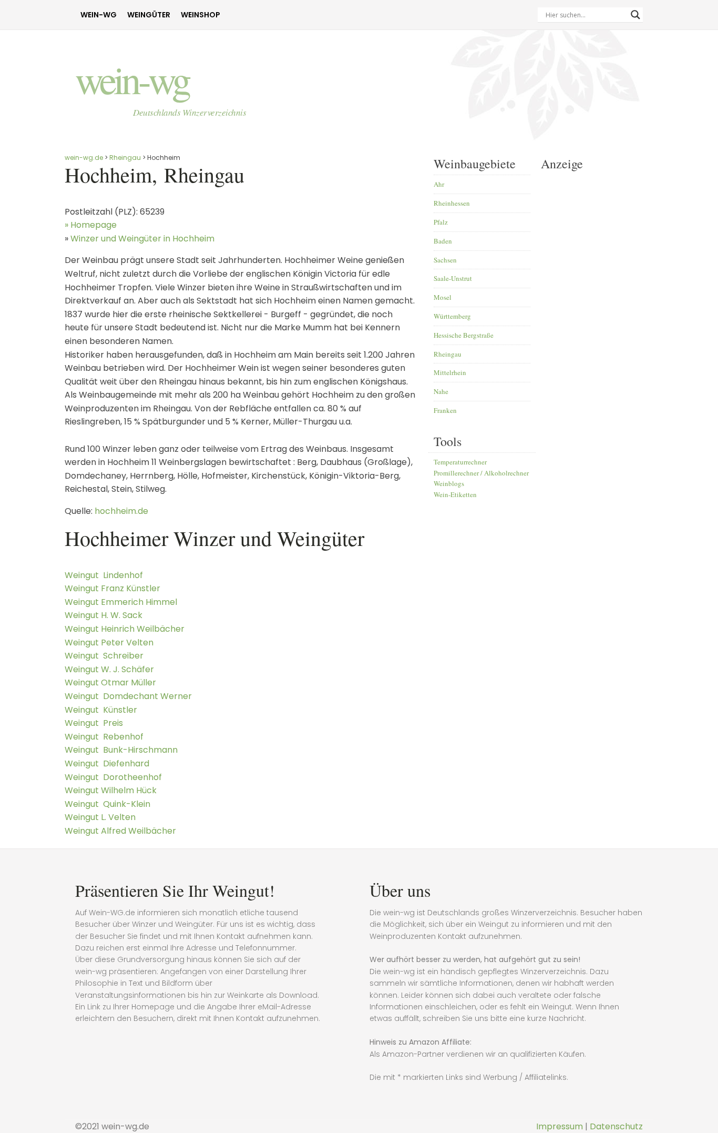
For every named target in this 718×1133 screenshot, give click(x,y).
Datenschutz (616, 1126)
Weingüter (148, 14)
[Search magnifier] (635, 14)
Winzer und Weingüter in (142, 238)
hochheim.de (121, 511)
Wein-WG (98, 14)
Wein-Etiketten (455, 494)
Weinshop (200, 14)
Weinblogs (449, 483)
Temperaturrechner (460, 462)
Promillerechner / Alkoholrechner (481, 473)
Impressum (559, 1126)
